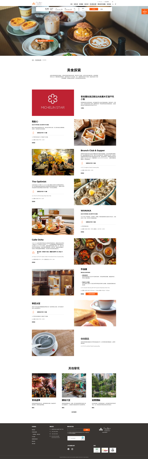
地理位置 (76, 4)
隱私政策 (33, 441)
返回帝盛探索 (74, 411)
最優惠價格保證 (35, 438)
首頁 (71, 4)
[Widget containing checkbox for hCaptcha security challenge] (76, 438)
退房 (65, 8)
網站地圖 (33, 443)
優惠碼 (83, 8)
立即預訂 (93, 9)
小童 (78, 8)
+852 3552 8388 (55, 431)
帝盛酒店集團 (34, 432)
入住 (56, 8)
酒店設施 (109, 4)
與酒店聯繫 (107, 1)
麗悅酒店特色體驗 (102, 4)
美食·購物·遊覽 (93, 4)
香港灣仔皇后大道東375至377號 (57, 429)
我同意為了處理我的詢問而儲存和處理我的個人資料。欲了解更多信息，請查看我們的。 (79, 433)
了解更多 (82, 108)
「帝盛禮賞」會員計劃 (36, 434)
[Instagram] (72, 449)
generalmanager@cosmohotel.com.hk (56, 437)
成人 (74, 8)
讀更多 (33, 407)
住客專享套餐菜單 (91, 293)
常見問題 (33, 436)
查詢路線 (33, 142)
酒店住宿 (86, 4)
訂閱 (87, 429)
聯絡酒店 (33, 429)
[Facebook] (68, 449)
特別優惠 (81, 4)
